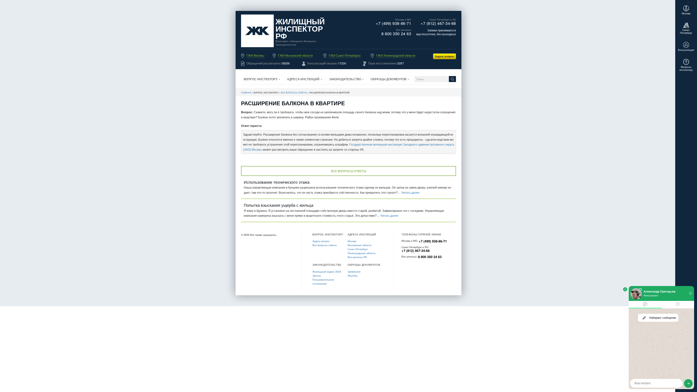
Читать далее (410, 192)
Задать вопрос (444, 56)
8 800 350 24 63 (396, 33)
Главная (246, 92)
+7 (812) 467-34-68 (438, 23)
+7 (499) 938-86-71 (393, 23)
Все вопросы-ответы (294, 92)
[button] (262, 79)
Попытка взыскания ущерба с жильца (278, 205)
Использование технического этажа (276, 182)
